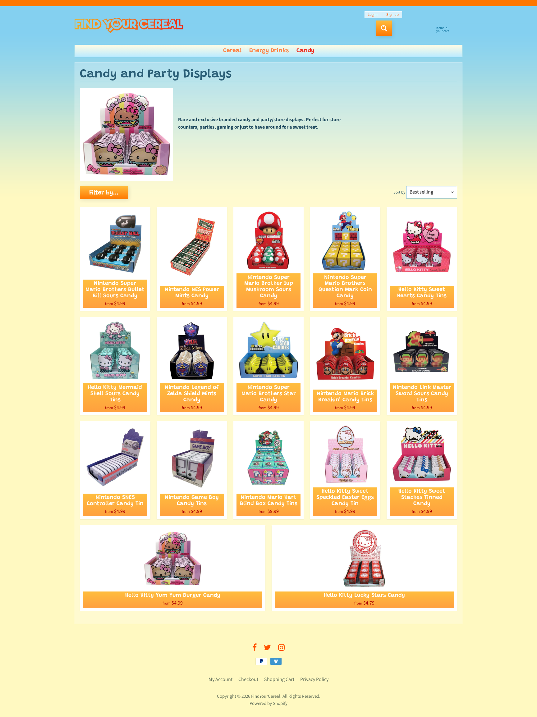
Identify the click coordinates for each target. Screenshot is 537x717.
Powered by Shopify (268, 703)
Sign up (392, 15)
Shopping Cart (279, 679)
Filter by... (104, 193)
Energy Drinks (269, 51)
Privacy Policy (314, 679)
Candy (305, 51)
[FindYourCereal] (129, 26)
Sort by (399, 192)
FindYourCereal (265, 696)
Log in (373, 15)
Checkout (248, 679)
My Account (220, 679)
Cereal (232, 51)
